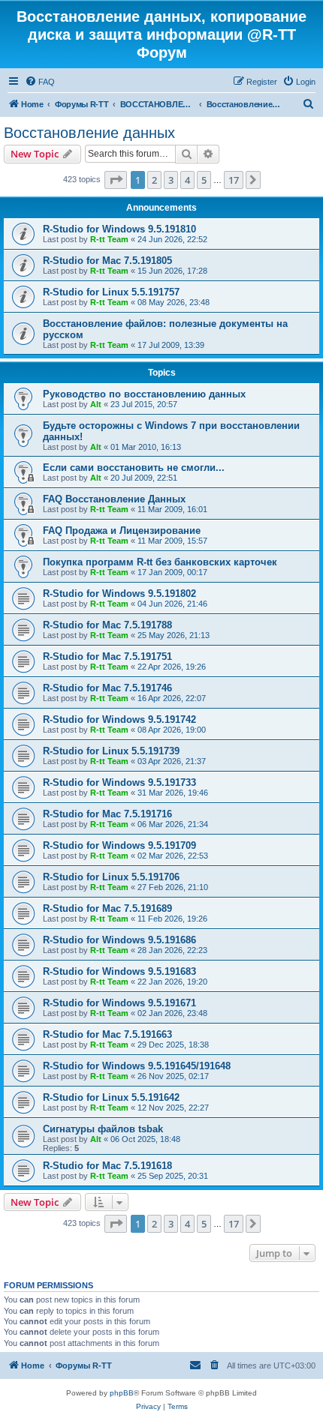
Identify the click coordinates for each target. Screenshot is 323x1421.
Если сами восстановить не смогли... (134, 467)
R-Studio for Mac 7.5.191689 (107, 908)
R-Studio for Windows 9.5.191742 (119, 719)
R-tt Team (109, 239)
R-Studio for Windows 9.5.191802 (119, 593)
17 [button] (233, 180)
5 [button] (204, 180)
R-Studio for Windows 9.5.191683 (119, 971)
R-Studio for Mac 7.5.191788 (107, 625)
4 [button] (187, 180)
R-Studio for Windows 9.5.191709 (119, 845)
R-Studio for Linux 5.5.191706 (111, 877)
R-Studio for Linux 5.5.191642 (111, 1097)
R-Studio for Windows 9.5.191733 (119, 782)
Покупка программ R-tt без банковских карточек (160, 562)
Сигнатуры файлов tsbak (103, 1129)
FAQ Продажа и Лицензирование (122, 530)
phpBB (122, 1393)
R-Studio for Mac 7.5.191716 (107, 814)
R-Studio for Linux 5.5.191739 (111, 751)
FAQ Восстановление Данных (114, 499)
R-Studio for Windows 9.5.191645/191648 (137, 1066)
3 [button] (171, 180)
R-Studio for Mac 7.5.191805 (107, 260)
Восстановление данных (89, 132)
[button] (115, 180)
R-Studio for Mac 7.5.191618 (107, 1165)
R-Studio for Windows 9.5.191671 (119, 1003)
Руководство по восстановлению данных (144, 394)
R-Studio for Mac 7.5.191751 (107, 656)
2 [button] (154, 180)
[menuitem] (40, 82)
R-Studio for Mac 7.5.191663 (107, 1034)
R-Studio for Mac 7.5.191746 (107, 688)
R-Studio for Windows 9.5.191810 (119, 229)
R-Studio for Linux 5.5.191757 (111, 292)
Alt (95, 404)
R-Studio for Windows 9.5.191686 (119, 940)
